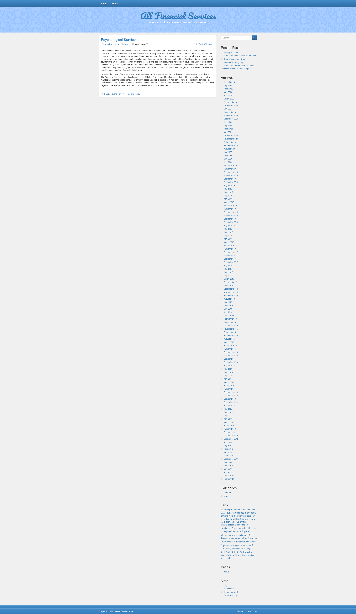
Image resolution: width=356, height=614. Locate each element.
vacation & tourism (246, 554)
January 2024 (230, 112)
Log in (226, 585)
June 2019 (228, 192)
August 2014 (229, 365)
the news (238, 551)
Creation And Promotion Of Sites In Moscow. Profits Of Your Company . (238, 67)
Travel (234, 554)
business (231, 512)
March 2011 (229, 475)
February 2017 (230, 282)
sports (234, 548)
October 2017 (230, 258)
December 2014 (231, 352)
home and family (132, 93)
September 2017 (231, 262)
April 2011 (228, 472)
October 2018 (230, 218)
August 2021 (229, 122)
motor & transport (236, 541)
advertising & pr (228, 509)
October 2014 (230, 358)
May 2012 (228, 452)
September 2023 (231, 118)
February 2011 (230, 478)
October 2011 (230, 455)
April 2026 (228, 95)
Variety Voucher (231, 52)
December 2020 (231, 135)
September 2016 (231, 295)
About (115, 3)
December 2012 (231, 432)
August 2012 (229, 442)
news (246, 541)
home (253, 528)
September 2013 (231, 402)
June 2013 (228, 412)
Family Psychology (112, 93)
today (223, 555)
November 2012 (231, 435)
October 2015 (230, 332)
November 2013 (231, 395)
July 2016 (228, 302)
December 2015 (231, 325)
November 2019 (231, 175)
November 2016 (231, 292)
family (223, 521)
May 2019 (228, 195)
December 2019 (231, 172)
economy (251, 515)
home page (226, 531)
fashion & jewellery (234, 521)
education (225, 519)
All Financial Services (178, 16)
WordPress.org (230, 595)
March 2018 (229, 242)
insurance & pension (241, 531)
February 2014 (230, 385)
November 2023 (231, 115)
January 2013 (230, 428)
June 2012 (228, 448)
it (249, 534)
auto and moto (249, 509)
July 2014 (228, 368)
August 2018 (229, 225)
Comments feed (231, 592)
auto (240, 509)
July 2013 (228, 408)
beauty (223, 512)
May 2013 (228, 415)
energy (252, 519)
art (236, 509)
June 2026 (228, 88)
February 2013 (230, 425)
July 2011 (228, 462)
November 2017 (231, 255)
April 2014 (228, 378)
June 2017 (228, 272)
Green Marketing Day (233, 62)
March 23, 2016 (112, 44)
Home (104, 3)
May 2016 (228, 308)
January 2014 (230, 388)
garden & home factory (238, 524)
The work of (247, 552)
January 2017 (230, 285)
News (127, 44)
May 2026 (228, 92)
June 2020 (228, 155)
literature (225, 538)
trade (228, 554)
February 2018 (230, 245)
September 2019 (231, 182)
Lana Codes (252, 611)
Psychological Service (118, 39)
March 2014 (229, 382)
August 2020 (229, 148)
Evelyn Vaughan (206, 44)
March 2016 (229, 315)
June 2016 (228, 305)
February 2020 (230, 165)
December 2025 (231, 105)
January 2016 (230, 322)
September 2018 (231, 222)
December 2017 (231, 252)
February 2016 (230, 318)
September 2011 (231, 458)
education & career (239, 518)
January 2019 (230, 208)
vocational (225, 558)
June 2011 (228, 465)
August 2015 (229, 338)
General (227, 492)
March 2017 (229, 278)
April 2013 (228, 418)
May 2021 (228, 132)
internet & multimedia (238, 534)
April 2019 (228, 198)
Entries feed (229, 588)
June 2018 (228, 232)
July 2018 (228, 228)
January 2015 (230, 348)
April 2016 (228, 312)
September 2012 (231, 438)
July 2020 (228, 152)
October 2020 (230, 142)
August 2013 (229, 405)
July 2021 (228, 125)
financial (224, 524)
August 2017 (229, 265)
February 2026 (230, 102)
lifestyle (254, 535)
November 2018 (231, 215)
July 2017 (228, 268)
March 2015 (229, 342)
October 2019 (230, 178)
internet (224, 535)
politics (239, 545)
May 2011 (228, 468)
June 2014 (228, 372)
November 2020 (231, 138)
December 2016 (231, 288)
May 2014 (228, 375)
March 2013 (229, 422)
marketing (234, 538)
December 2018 (231, 212)
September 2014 (231, 362)
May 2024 (228, 108)
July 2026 (228, 85)
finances (247, 521)
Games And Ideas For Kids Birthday (240, 55)
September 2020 (231, 145)
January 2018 (230, 248)
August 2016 (229, 298)
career (224, 515)
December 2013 (231, 392)
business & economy (245, 512)
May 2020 (228, 158)
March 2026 (229, 98)
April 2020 (228, 162)
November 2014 (231, 355)
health (247, 528)
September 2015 (231, 335)
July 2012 (228, 445)
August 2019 (229, 185)
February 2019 (230, 205)
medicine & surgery (248, 538)
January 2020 (230, 168)
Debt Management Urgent (235, 59)
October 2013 (230, 398)
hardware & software (232, 528)
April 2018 (228, 238)
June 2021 (228, 128)
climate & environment (236, 515)
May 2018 (228, 235)
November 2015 (231, 328)
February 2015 (230, 345)
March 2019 (229, 202)
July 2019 (228, 188)
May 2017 (228, 275)
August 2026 (229, 82)
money (224, 541)
